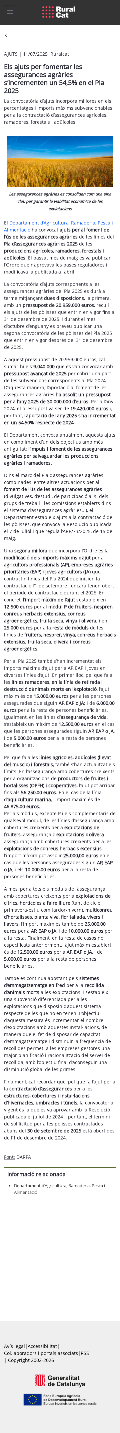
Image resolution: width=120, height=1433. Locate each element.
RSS (85, 1353)
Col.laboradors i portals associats (41, 1353)
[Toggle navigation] (10, 10)
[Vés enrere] (6, 35)
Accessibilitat (42, 1346)
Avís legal (14, 1346)
